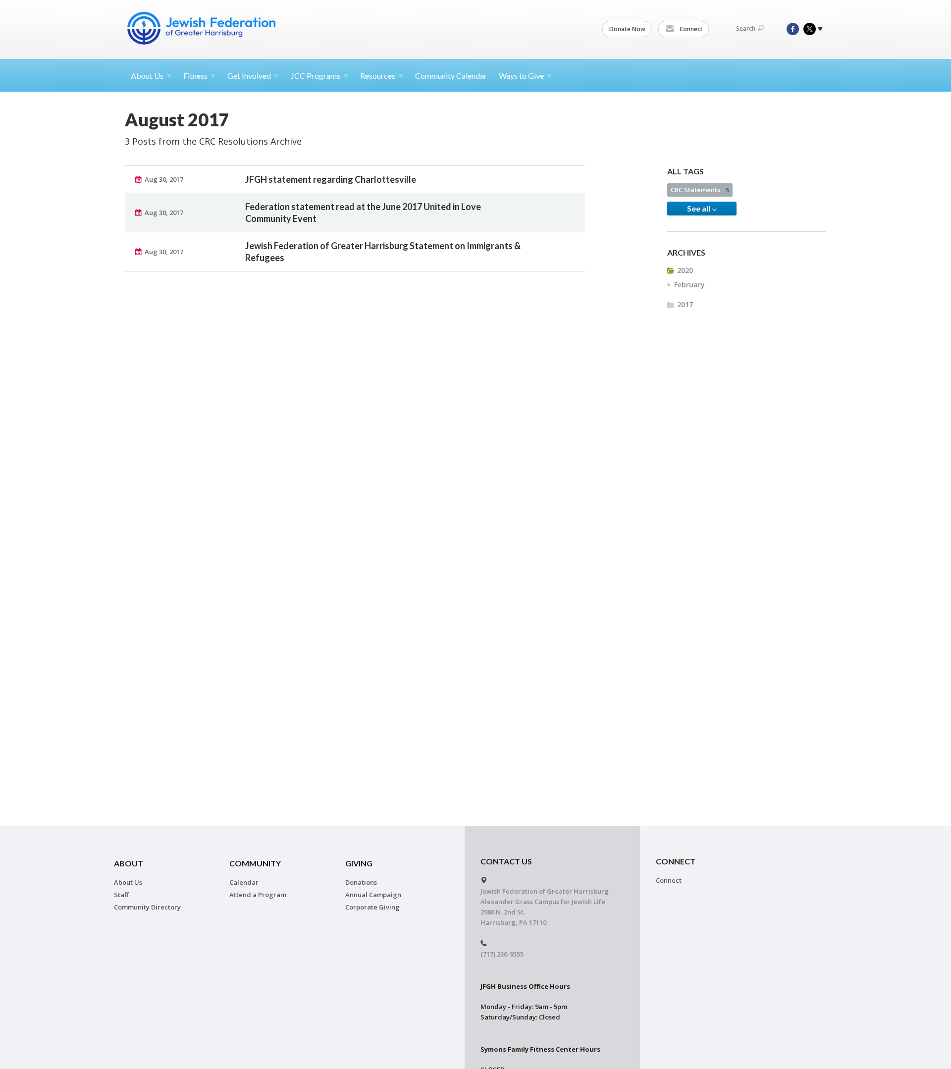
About (147, 75)
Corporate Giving (372, 907)
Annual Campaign (373, 894)
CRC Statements (700, 189)
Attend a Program (257, 894)
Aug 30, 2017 (164, 179)
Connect (690, 29)
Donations (361, 882)
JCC (315, 75)
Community (255, 863)
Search (745, 28)
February (689, 284)
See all (699, 208)
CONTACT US (506, 861)
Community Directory (147, 907)
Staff (121, 894)
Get (249, 75)
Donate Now (627, 29)
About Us (128, 882)
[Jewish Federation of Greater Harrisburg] (202, 28)
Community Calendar (451, 75)
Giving (358, 863)
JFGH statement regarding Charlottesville (330, 179)
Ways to (521, 75)
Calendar (244, 882)
